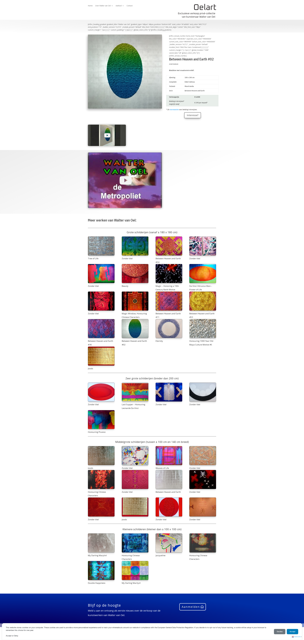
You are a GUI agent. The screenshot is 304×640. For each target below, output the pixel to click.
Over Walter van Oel (103, 6)
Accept (292, 632)
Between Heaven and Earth (168, 492)
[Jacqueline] (169, 543)
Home (90, 6)
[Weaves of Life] (169, 455)
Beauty (125, 286)
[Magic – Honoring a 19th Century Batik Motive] (169, 273)
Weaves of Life (162, 468)
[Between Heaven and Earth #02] (135, 328)
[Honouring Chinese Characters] (101, 479)
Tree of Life (93, 258)
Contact (130, 6)
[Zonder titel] (135, 246)
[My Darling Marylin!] (101, 543)
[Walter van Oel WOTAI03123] (125, 108)
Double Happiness (96, 583)
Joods (90, 368)
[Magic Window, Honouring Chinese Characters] (135, 301)
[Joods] (101, 356)
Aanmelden (191, 607)
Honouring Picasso (97, 432)
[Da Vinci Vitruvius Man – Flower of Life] (202, 273)
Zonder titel (127, 258)
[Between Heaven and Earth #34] (169, 246)
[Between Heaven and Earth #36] (101, 328)
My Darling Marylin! (97, 555)
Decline (280, 632)
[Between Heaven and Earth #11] (169, 301)
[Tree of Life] (101, 246)
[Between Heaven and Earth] (169, 479)
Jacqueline (160, 555)
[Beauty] (135, 273)
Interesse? (192, 115)
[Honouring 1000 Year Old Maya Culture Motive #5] (202, 328)
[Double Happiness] (101, 570)
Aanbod (119, 6)
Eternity (159, 341)
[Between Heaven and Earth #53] (202, 301)
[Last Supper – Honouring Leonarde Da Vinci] (135, 392)
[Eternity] (169, 328)
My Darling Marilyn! (131, 583)
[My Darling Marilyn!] (135, 570)
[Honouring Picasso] (101, 419)
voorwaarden (174, 109)
